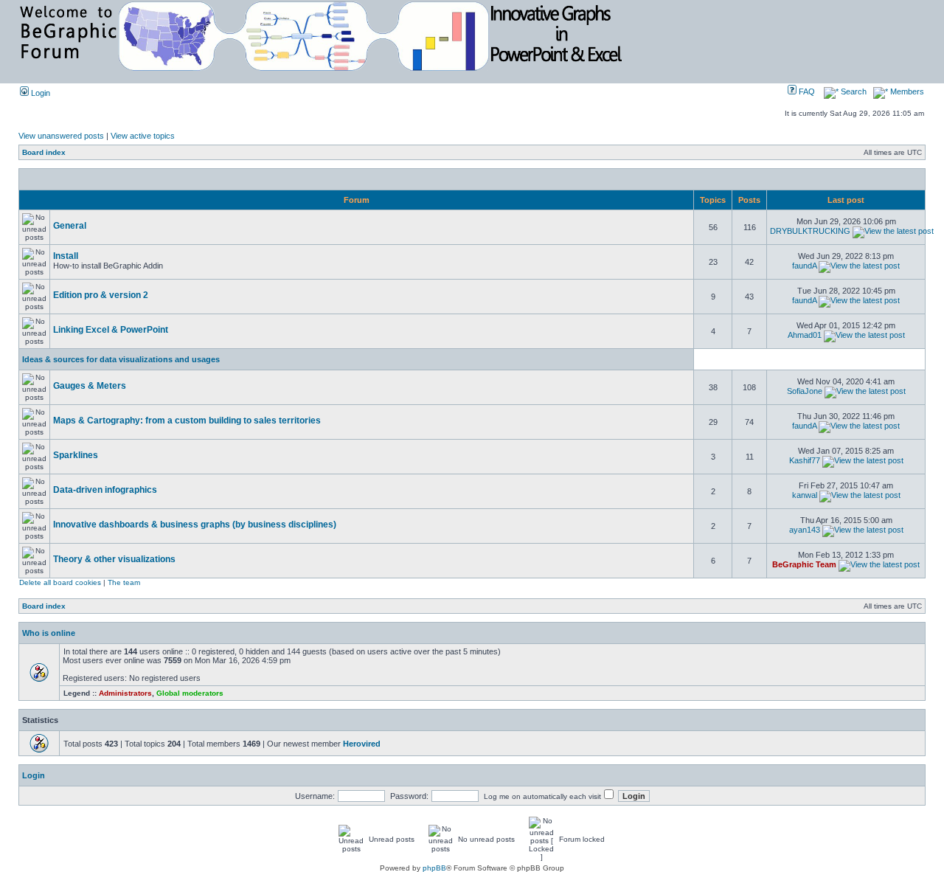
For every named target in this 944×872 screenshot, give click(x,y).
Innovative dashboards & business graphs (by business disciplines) (194, 524)
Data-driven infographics (105, 490)
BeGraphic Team (804, 564)
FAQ (805, 91)
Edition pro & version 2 (100, 295)
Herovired (362, 743)
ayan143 (804, 529)
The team (124, 582)
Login (39, 93)
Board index (44, 152)
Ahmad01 (805, 335)
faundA (804, 265)
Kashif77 (804, 460)
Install (65, 256)
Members (906, 91)
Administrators (125, 693)
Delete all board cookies (60, 582)
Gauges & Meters (89, 386)
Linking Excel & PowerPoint (110, 330)
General (69, 226)
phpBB (434, 868)
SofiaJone (804, 391)
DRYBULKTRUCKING (810, 230)
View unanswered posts (61, 135)
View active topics (143, 135)
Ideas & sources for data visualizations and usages (121, 359)
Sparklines (75, 455)
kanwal (804, 495)
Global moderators (189, 693)
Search (853, 91)
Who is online (48, 633)
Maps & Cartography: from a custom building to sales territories (187, 420)
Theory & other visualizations (114, 559)
